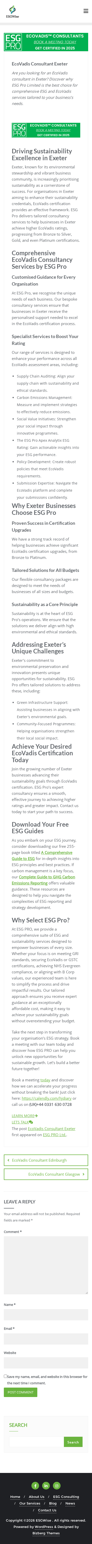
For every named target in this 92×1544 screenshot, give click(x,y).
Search (18, 1425)
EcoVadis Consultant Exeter (51, 1128)
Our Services (29, 1503)
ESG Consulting (66, 1497)
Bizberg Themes (46, 1533)
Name (10, 1304)
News (70, 1503)
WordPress (44, 1527)
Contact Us (47, 1510)
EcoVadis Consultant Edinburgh (39, 1160)
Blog (53, 1503)
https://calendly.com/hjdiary (47, 1098)
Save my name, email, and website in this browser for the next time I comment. (47, 1379)
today (45, 1079)
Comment (13, 1231)
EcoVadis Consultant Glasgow (54, 1174)
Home (15, 1497)
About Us (36, 1497)
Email (9, 1328)
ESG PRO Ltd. (54, 1134)
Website (10, 1352)
